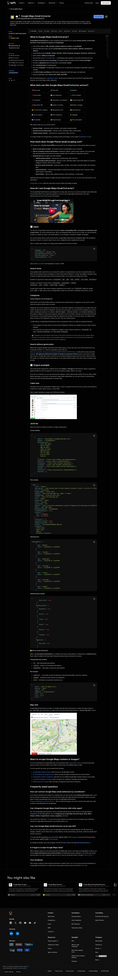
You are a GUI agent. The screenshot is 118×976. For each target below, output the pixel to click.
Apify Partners (99, 920)
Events (97, 948)
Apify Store (51, 916)
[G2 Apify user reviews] (12, 950)
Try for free (98, 16)
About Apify (98, 941)
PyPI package (53, 839)
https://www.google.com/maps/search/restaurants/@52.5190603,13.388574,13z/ (52, 352)
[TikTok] (34, 922)
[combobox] (106, 16)
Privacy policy (70, 971)
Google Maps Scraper (51, 78)
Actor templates (76, 920)
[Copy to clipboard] (94, 249)
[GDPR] (11, 933)
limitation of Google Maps (47, 58)
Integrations (51, 920)
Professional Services (102, 916)
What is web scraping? (75, 945)
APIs (73, 941)
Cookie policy (81, 971)
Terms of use (58, 971)
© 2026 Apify (105, 971)
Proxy (49, 924)
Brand (97, 960)
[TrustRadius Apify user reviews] (19, 950)
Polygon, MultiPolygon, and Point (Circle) (42, 801)
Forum (49, 948)
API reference (76, 924)
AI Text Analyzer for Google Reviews (43, 774)
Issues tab (84, 865)
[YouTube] (25, 922)
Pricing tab (73, 177)
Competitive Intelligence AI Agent (42, 779)
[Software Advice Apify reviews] (18, 944)
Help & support (52, 941)
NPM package (73, 837)
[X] (15, 922)
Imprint (49, 971)
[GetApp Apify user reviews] (11, 944)
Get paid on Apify (77, 928)
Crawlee (50, 931)
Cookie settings (93, 971)
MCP (49, 928)
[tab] (33, 31)
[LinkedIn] (10, 922)
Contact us (98, 944)
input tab (39, 263)
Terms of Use (88, 855)
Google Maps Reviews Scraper (42, 772)
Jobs (100, 956)
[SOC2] (17, 933)
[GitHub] (20, 922)
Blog (96, 952)
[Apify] (11, 3)
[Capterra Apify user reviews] (28, 944)
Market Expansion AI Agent (40, 781)
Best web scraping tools (77, 951)
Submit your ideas (53, 944)
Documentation (76, 916)
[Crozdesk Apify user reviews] (27, 950)
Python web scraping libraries (78, 956)
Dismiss (18, 971)
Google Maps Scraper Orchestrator (43, 777)
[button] (54, 913)
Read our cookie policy (19, 968)
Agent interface (52, 952)
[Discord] (30, 922)
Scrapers (74, 961)
